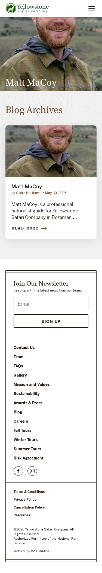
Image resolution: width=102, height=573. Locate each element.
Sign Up (51, 321)
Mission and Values (32, 384)
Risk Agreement (29, 458)
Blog (18, 412)
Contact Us (24, 347)
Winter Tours (26, 439)
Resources (22, 515)
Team (18, 356)
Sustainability (27, 393)
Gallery (20, 375)
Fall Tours (22, 430)
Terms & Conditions (29, 492)
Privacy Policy (25, 499)
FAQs (18, 366)
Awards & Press (28, 402)
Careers (21, 421)
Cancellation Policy (29, 507)
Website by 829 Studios (31, 551)
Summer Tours (27, 448)
